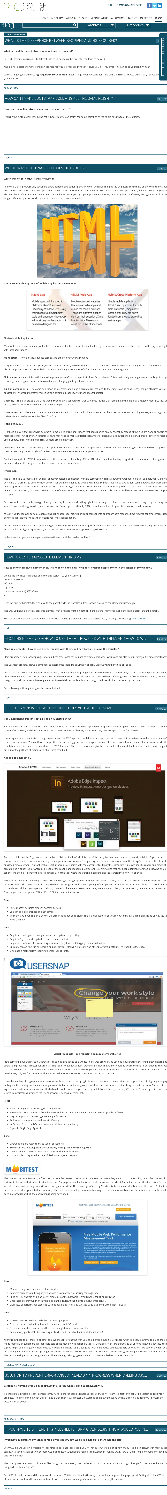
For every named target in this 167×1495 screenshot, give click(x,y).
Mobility (57, 18)
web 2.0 (71, 18)
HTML (15, 87)
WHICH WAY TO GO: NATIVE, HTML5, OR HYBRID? (44, 168)
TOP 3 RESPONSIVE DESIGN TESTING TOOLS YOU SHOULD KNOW (58, 708)
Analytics (117, 18)
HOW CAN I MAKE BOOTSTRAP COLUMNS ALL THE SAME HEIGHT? (59, 98)
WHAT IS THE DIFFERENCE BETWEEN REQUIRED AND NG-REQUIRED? (61, 40)
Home (44, 18)
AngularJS (8, 1418)
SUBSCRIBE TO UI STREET (163, 57)
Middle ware (99, 18)
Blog (158, 18)
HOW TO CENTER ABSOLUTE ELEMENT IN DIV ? (43, 557)
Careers (146, 18)
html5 (13, 546)
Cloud (83, 18)
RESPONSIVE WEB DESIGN (23, 1364)
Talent (132, 18)
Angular (8, 87)
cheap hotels (138, 618)
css (5, 157)
